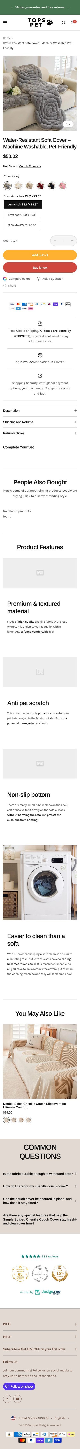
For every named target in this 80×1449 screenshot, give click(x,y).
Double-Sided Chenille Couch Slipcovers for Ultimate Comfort (34, 1105)
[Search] (63, 22)
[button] (11, 7)
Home (7, 38)
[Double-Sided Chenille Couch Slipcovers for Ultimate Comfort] (40, 1061)
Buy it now (40, 267)
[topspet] (40, 23)
